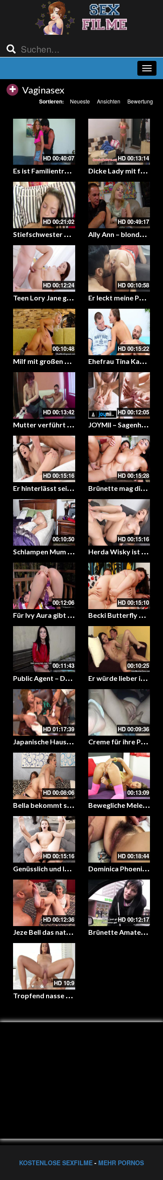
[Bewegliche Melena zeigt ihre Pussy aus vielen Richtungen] (119, 776)
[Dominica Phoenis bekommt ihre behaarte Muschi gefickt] (119, 839)
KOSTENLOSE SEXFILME (56, 1162)
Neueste (80, 101)
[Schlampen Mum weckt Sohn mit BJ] (44, 522)
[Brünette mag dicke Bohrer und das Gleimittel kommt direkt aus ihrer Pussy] (119, 459)
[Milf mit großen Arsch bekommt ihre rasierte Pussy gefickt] (44, 332)
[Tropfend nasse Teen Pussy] (44, 966)
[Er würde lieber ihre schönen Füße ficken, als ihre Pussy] (119, 649)
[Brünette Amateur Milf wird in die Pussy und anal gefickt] (119, 903)
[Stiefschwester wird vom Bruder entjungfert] (44, 205)
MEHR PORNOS (121, 1162)
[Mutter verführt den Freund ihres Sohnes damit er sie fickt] (44, 395)
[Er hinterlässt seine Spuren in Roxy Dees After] (44, 459)
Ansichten (108, 101)
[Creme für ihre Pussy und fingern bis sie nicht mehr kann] (119, 712)
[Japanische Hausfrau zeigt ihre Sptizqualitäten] (44, 712)
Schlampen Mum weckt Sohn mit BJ (69, 551)
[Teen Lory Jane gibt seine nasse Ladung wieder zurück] (44, 268)
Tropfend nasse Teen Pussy (57, 995)
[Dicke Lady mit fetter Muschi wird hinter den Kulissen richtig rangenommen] (119, 142)
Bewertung (140, 101)
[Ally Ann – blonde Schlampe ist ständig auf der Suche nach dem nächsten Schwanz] (119, 205)
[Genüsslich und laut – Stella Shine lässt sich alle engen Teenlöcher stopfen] (44, 839)
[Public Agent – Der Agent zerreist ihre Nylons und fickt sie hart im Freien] (44, 649)
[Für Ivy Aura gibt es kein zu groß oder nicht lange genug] (44, 586)
